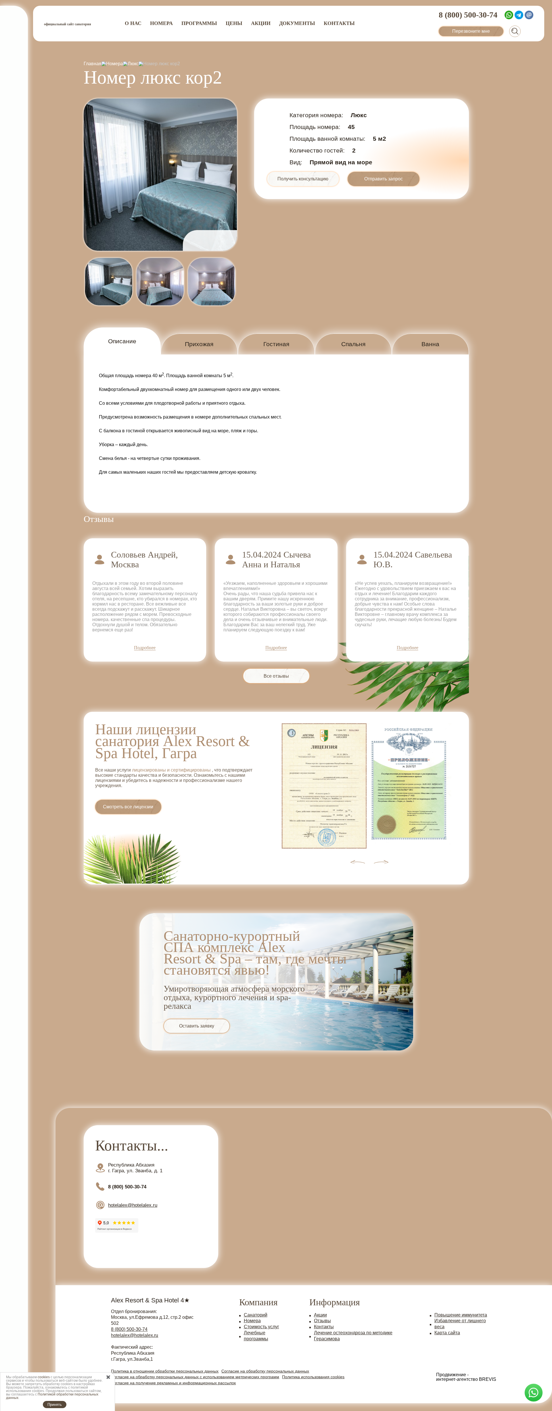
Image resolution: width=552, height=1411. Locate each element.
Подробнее (145, 647)
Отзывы (322, 1320)
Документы (297, 23)
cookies (44, 1377)
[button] (219, 240)
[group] (160, 175)
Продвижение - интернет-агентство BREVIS (466, 1377)
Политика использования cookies (313, 1377)
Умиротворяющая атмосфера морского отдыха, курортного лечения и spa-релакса (234, 997)
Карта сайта (447, 1332)
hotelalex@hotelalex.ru (134, 1335)
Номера (161, 23)
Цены (234, 23)
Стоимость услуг (261, 1326)
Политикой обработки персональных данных (52, 1396)
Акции (261, 23)
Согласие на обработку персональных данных (265, 1371)
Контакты (339, 23)
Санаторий (255, 1314)
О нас (133, 23)
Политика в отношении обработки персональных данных (164, 1371)
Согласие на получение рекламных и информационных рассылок (173, 1383)
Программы (199, 23)
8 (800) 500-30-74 (129, 1329)
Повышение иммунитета (460, 1314)
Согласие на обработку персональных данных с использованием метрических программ (195, 1377)
